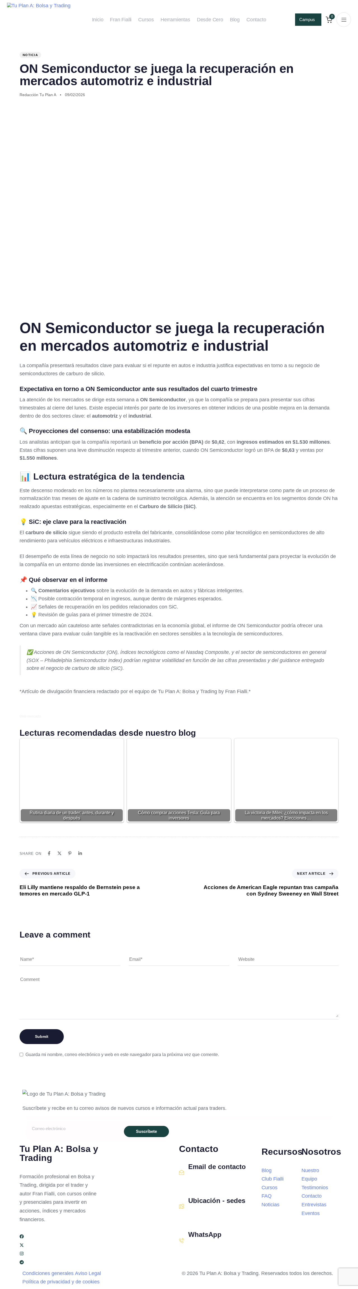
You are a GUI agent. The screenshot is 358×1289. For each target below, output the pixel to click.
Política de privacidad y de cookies (61, 1282)
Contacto (256, 19)
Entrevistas (314, 1204)
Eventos (311, 1213)
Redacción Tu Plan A (38, 94)
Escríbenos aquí (204, 1179)
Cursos (146, 19)
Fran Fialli (120, 19)
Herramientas (175, 19)
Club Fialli (273, 1179)
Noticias (270, 1204)
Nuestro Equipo (310, 1175)
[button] (343, 19)
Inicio (97, 19)
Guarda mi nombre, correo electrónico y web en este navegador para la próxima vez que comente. (122, 1054)
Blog (235, 19)
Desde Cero (210, 19)
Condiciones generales (48, 1273)
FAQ (267, 1196)
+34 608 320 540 (205, 1247)
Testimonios (315, 1187)
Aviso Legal (88, 1273)
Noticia (30, 55)
